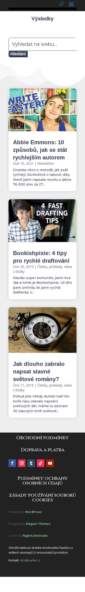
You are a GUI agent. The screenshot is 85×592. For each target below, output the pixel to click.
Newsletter (45, 163)
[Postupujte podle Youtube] (50, 463)
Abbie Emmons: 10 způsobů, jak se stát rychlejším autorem (40, 150)
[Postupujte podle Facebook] (12, 463)
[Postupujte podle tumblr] (31, 463)
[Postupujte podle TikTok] (40, 463)
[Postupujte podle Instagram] (22, 463)
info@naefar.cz (30, 560)
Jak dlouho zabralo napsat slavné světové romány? (39, 371)
